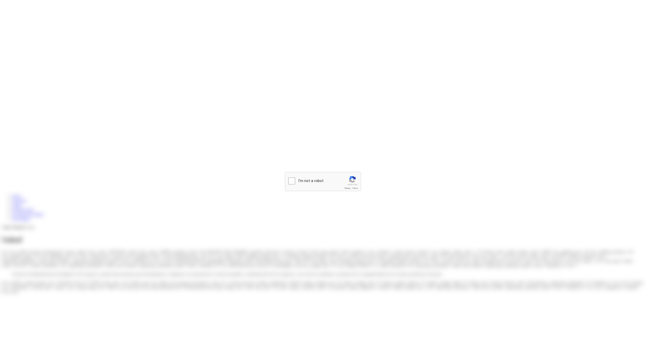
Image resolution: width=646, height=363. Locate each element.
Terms (355, 188)
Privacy (347, 188)
